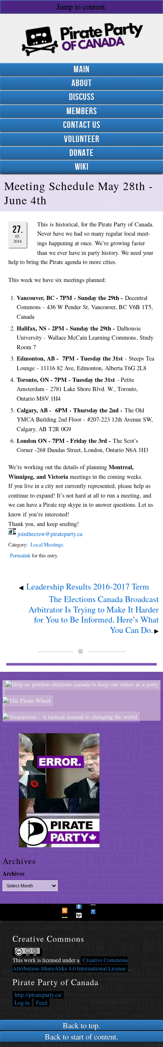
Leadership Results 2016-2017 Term (87, 586)
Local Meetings (47, 544)
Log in (22, 1002)
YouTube (95, 911)
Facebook (67, 911)
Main (81, 69)
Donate (81, 153)
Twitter (81, 911)
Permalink (20, 555)
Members (81, 111)
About (81, 83)
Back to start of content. (81, 1036)
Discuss (81, 97)
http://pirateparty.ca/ (38, 995)
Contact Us (81, 125)
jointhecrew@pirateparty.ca (50, 534)
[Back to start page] (81, 37)
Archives (13, 874)
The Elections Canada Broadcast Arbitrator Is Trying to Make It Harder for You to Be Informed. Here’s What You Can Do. (93, 614)
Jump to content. (81, 6)
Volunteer (81, 139)
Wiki (82, 167)
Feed (41, 1002)
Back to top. (81, 1025)
